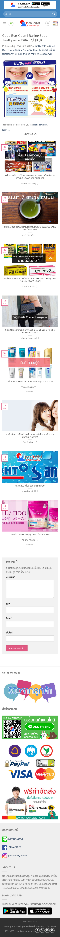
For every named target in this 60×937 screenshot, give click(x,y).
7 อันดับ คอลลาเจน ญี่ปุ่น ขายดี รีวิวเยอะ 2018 (30, 534)
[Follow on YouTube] (52, 930)
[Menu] (4, 23)
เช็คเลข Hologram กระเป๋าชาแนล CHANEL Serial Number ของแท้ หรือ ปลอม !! (30, 331)
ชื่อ (8, 603)
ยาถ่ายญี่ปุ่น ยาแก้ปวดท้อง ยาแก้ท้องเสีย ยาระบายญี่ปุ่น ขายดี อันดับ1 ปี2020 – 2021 (30, 280)
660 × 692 (40, 46)
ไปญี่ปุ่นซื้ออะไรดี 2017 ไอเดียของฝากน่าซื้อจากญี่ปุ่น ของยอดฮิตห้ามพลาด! (30, 435)
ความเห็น (10, 577)
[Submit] (54, 14)
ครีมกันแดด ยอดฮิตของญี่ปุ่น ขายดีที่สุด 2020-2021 (30, 381)
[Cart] (55, 23)
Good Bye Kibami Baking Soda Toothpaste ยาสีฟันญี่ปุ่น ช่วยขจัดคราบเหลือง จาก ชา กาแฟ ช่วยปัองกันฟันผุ (28, 50)
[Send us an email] (47, 930)
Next (6, 130)
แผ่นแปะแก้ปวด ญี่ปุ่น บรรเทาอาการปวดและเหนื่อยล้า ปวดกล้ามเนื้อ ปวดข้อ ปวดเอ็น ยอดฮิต (30, 177)
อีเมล (9, 618)
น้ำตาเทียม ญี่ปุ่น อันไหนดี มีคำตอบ (30, 485)
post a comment (40, 124)
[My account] (47, 23)
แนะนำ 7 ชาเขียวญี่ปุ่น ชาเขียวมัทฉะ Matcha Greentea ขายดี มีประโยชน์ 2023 (30, 228)
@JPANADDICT (15, 839)
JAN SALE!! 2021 (30, 921)
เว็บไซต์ (9, 632)
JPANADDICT (14, 847)
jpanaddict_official (17, 855)
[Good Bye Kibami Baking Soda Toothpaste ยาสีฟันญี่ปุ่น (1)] (30, 89)
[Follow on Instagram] (42, 930)
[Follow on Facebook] (37, 930)
